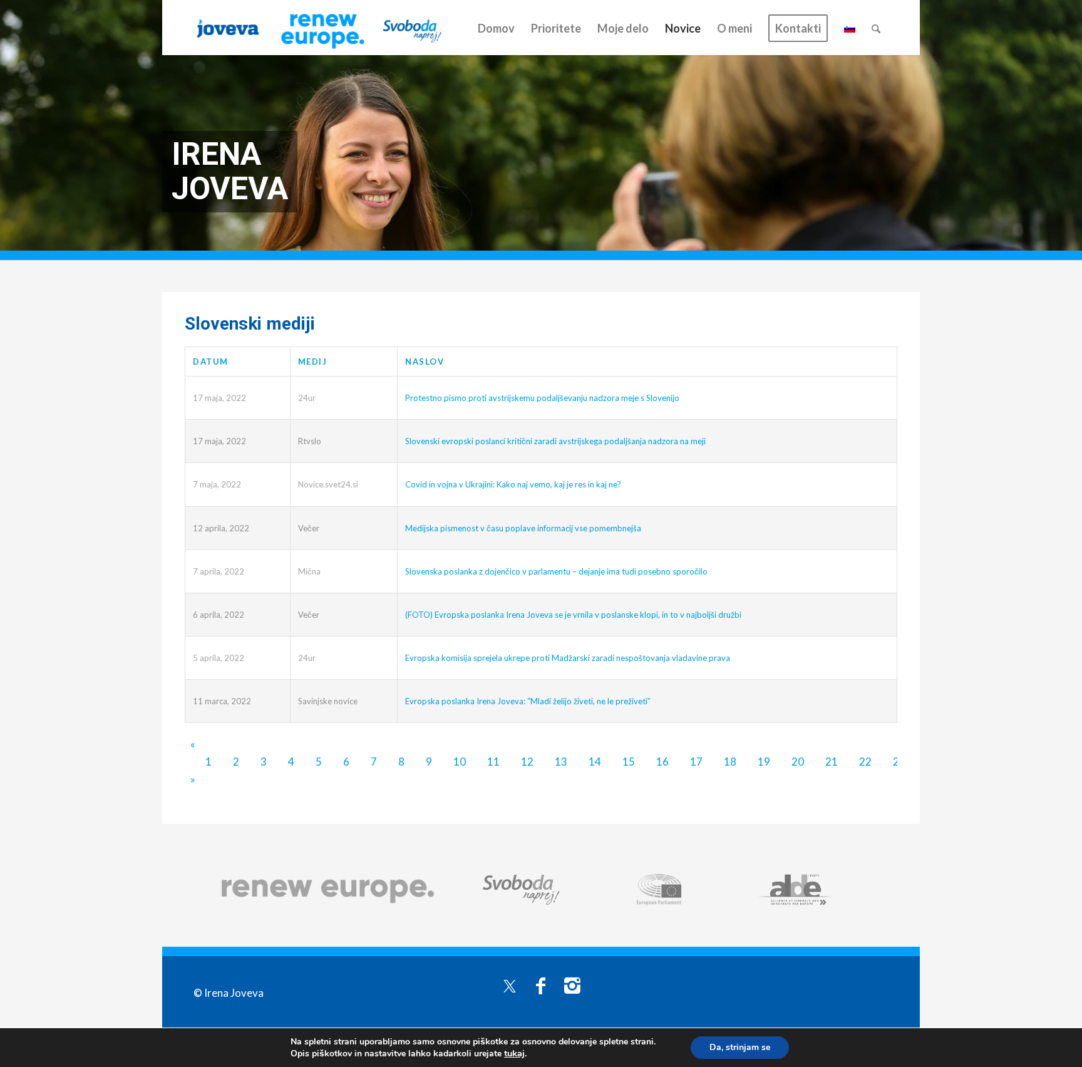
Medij (312, 362)
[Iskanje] (876, 28)
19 (764, 761)
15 (628, 761)
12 (527, 761)
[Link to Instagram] (572, 985)
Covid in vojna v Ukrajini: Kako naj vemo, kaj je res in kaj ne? (513, 484)
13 (561, 761)
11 (493, 761)
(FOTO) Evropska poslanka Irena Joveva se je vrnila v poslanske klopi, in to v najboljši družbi (573, 615)
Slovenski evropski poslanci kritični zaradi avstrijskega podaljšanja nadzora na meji (555, 441)
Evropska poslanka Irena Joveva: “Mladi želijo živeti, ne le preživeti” (528, 701)
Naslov (424, 362)
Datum (211, 362)
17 (696, 761)
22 (865, 761)
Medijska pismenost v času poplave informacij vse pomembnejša (523, 528)
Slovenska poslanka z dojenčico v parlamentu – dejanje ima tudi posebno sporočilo (556, 571)
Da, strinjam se (739, 1047)
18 (730, 761)
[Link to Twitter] (509, 985)
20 (797, 761)
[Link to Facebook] (541, 985)
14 (595, 761)
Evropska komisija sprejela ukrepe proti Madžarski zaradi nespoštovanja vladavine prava (567, 658)
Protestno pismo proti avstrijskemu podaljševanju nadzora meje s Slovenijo (542, 398)
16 (662, 761)
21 (831, 761)
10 (459, 761)
